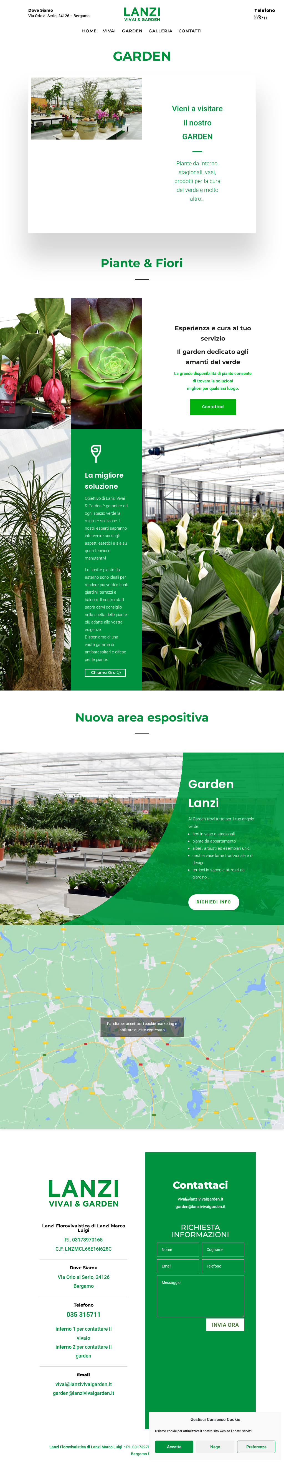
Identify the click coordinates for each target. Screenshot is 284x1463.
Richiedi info (214, 902)
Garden (132, 31)
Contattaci (213, 406)
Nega (215, 1446)
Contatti (190, 31)
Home (89, 31)
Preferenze (256, 1446)
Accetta (174, 1446)
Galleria (161, 31)
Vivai (109, 31)
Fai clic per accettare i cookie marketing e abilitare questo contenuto (142, 1026)
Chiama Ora (103, 672)
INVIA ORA (225, 1325)
